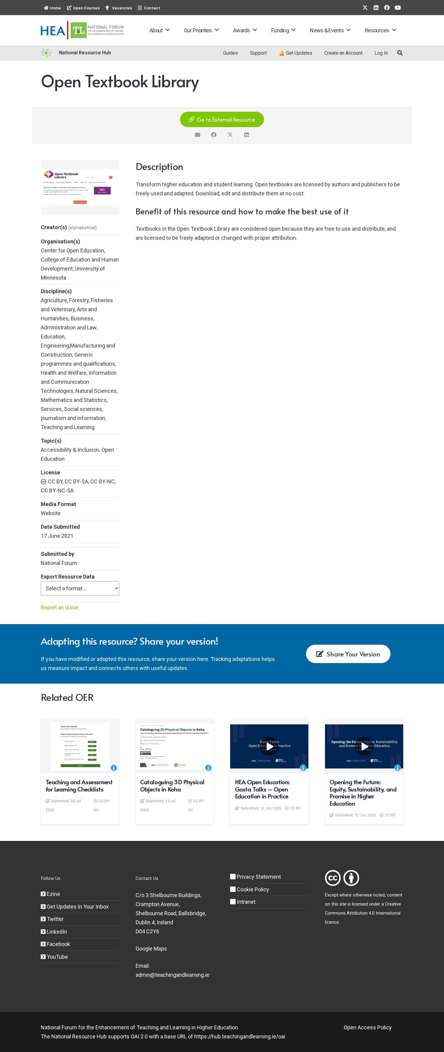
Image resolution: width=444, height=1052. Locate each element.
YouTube (57, 957)
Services (51, 409)
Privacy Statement (258, 877)
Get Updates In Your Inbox (77, 906)
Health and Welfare (63, 373)
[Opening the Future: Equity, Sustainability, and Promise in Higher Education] (364, 746)
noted (379, 895)
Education (53, 336)
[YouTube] (397, 7)
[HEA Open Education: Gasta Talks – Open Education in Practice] (269, 746)
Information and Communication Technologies (79, 382)
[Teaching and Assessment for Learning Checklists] (80, 746)
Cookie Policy (252, 889)
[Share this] (214, 134)
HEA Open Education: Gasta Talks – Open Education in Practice (262, 789)
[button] (167, 30)
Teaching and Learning (68, 427)
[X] (365, 7)
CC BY (295, 808)
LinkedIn (56, 932)
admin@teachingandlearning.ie (172, 975)
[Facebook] (386, 7)
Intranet (246, 902)
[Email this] (197, 134)
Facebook (58, 944)
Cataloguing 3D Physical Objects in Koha (172, 785)
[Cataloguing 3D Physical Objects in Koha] (175, 746)
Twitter (55, 919)
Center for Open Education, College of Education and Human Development (80, 259)
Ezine (53, 894)
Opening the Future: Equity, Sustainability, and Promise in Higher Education (363, 792)
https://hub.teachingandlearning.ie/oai (239, 1036)
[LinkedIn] (376, 7)
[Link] (333, 877)
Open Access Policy (368, 1027)
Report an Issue (60, 607)
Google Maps (151, 948)
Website (51, 513)
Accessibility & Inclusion (70, 450)
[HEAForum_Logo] (82, 30)
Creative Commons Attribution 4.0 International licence (363, 913)
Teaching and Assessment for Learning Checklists (79, 785)
